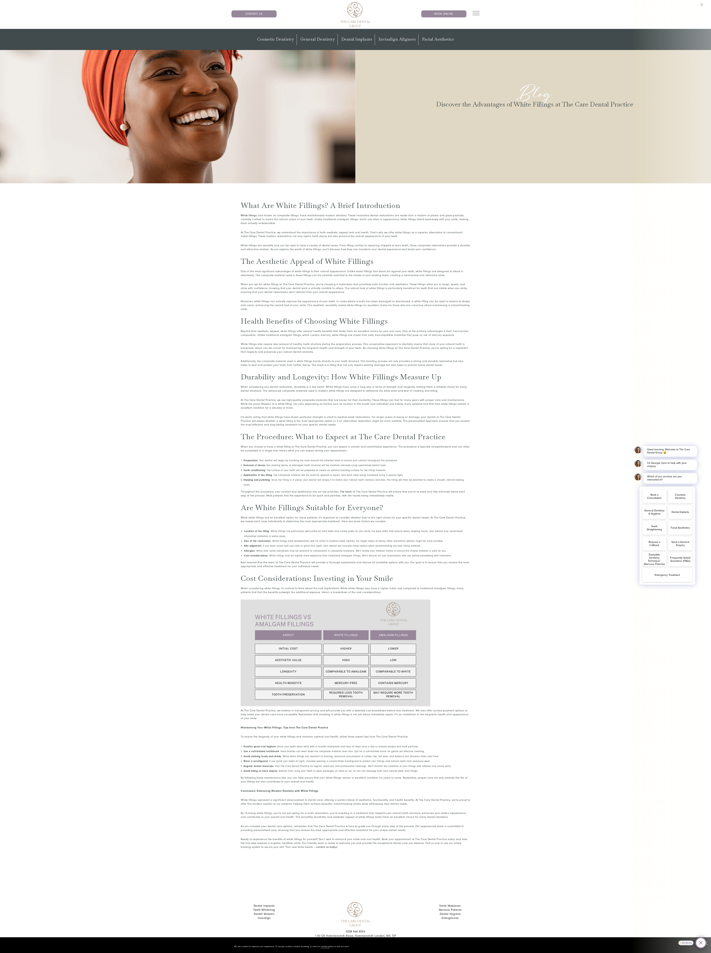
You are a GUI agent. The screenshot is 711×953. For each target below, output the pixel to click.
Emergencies (450, 918)
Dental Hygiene (450, 914)
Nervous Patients (450, 910)
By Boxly (687, 943)
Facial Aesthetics (438, 39)
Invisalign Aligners (397, 39)
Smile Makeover (450, 905)
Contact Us (254, 13)
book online (443, 13)
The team (346, 491)
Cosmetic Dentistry (275, 39)
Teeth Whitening (264, 910)
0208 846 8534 (355, 931)
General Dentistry (318, 39)
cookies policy (327, 946)
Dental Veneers (264, 914)
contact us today (326, 847)
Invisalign (264, 918)
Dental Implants (356, 39)
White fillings (249, 215)
